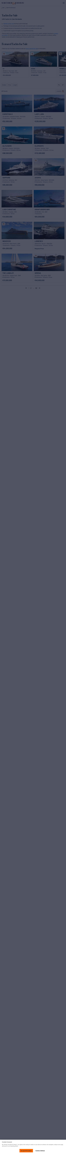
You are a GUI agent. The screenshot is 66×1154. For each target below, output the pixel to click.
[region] (33, 1147)
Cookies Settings (40, 1150)
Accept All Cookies (26, 1150)
